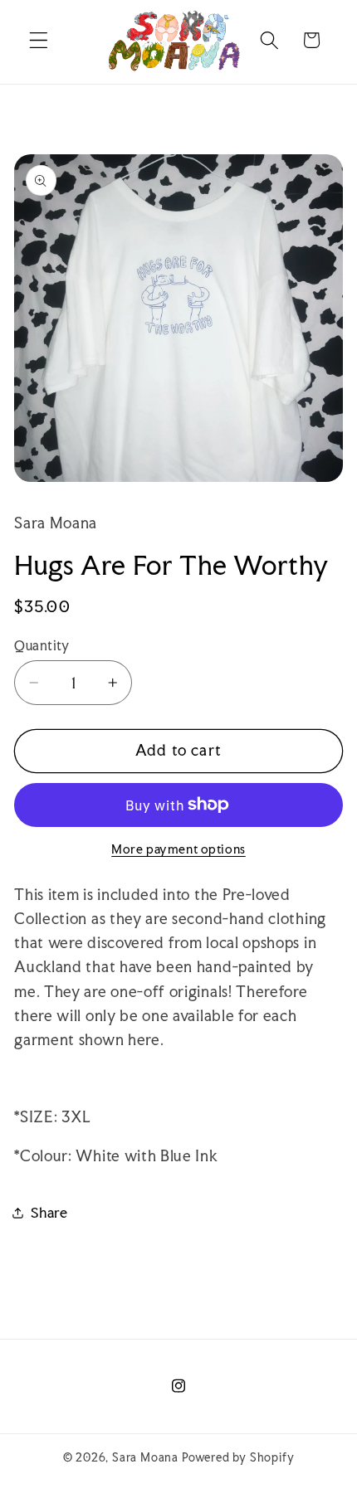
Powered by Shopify (238, 1457)
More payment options (178, 849)
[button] (38, 40)
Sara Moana (145, 1457)
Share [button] (49, 1212)
